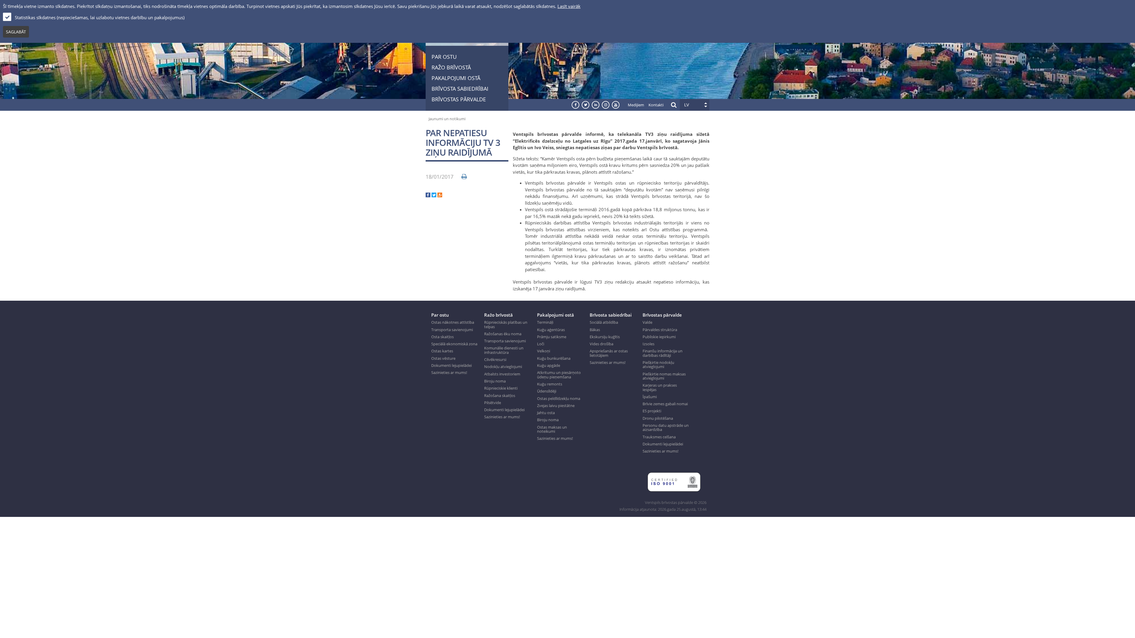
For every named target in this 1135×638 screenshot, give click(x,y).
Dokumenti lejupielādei (451, 365)
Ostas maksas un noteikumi (552, 429)
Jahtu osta (546, 413)
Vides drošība (601, 344)
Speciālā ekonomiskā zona (454, 344)
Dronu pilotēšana (658, 418)
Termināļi (545, 322)
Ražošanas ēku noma (502, 334)
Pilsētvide (492, 403)
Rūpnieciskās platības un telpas (505, 324)
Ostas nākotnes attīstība (452, 322)
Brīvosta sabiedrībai (460, 88)
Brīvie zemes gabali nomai (665, 404)
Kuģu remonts (549, 384)
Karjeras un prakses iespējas (660, 387)
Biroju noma (495, 381)
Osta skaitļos (442, 337)
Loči (540, 344)
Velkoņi (543, 351)
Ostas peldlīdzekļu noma (558, 398)
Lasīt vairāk (569, 6)
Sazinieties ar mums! (449, 372)
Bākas (595, 330)
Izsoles (648, 344)
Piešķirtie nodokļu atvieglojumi (658, 364)
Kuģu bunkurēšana (553, 358)
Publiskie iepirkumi (659, 337)
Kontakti (656, 105)
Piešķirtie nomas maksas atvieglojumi (664, 376)
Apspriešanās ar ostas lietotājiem (609, 353)
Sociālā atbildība (604, 322)
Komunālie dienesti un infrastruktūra (503, 350)
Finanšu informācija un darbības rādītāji (662, 353)
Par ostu (444, 56)
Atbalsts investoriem (502, 374)
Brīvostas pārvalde (459, 99)
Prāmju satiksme (551, 337)
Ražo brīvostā (451, 67)
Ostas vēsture (443, 358)
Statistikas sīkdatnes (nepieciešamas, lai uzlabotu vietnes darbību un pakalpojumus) (99, 17)
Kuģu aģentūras (551, 330)
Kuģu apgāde (548, 365)
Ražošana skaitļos (499, 395)
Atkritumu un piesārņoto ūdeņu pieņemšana (559, 374)
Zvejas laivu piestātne (556, 405)
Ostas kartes (442, 351)
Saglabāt (16, 32)
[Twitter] (434, 195)
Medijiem (636, 105)
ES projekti (652, 411)
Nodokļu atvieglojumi (503, 366)
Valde (647, 322)
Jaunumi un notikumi (447, 118)
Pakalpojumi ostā (456, 78)
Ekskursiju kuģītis (605, 337)
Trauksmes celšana (659, 437)
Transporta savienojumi (452, 330)
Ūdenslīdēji (546, 391)
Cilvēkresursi (495, 359)
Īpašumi (650, 397)
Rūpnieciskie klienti (501, 388)
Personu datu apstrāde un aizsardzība (666, 427)
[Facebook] (428, 195)
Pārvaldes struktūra (660, 330)
